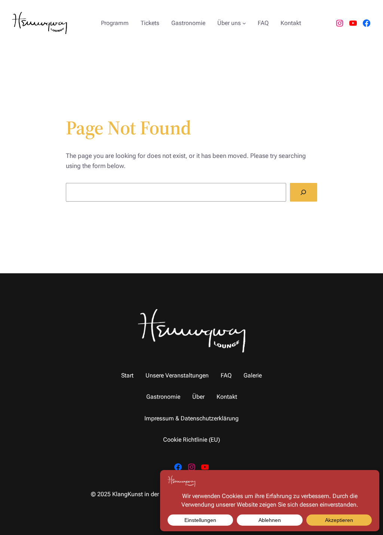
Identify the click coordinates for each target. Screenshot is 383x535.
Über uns (229, 23)
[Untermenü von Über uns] (244, 23)
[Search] (303, 192)
